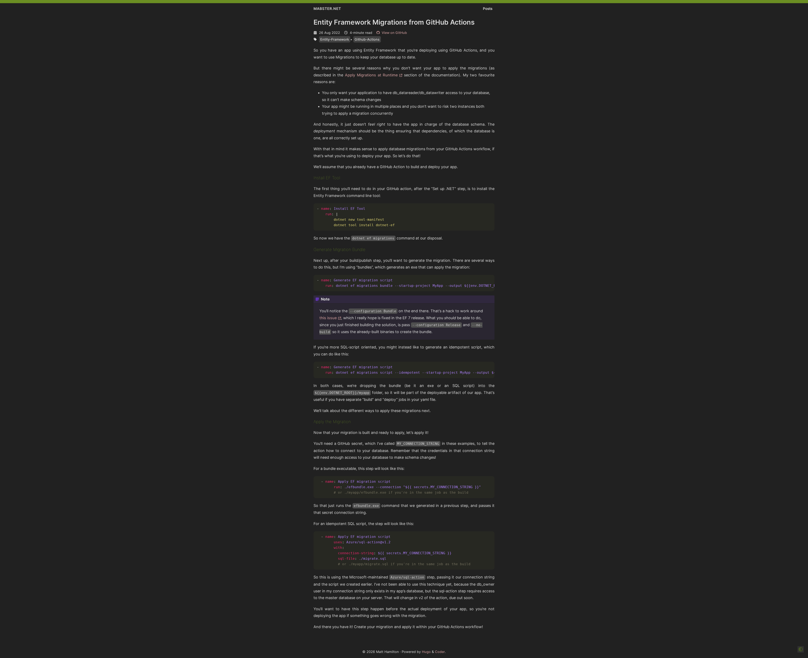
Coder (440, 652)
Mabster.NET (327, 9)
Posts (487, 9)
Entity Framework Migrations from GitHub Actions (394, 22)
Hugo (426, 652)
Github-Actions (367, 39)
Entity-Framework (334, 39)
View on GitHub (394, 33)
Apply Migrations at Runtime (371, 75)
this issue (328, 318)
